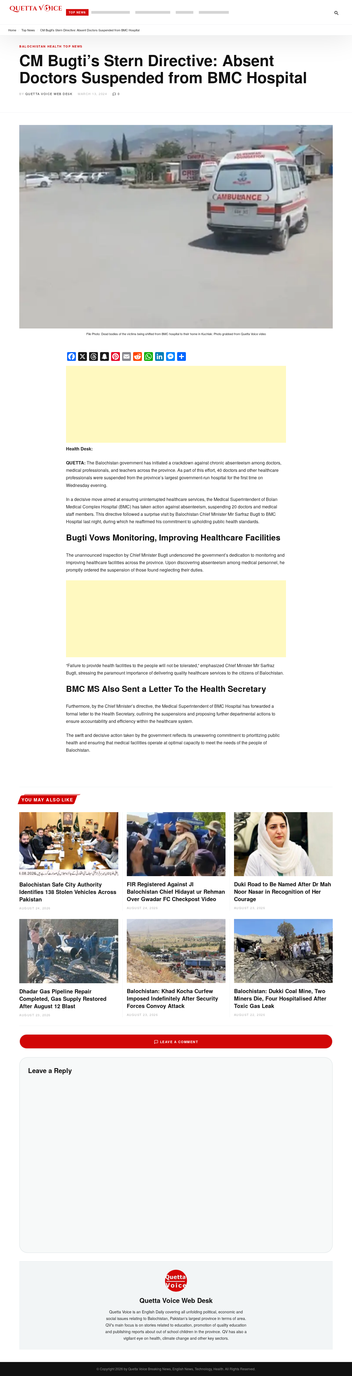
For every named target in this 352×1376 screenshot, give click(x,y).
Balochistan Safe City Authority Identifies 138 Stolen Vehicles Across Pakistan (67, 892)
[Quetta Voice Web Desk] (176, 1280)
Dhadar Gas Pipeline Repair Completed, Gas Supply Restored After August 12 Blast (62, 998)
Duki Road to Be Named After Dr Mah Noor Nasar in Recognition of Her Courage (282, 891)
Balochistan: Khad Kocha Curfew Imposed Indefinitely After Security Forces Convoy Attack (172, 998)
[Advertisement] (176, 404)
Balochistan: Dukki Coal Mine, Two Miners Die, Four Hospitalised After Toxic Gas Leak (280, 998)
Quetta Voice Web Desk (49, 93)
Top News (77, 12)
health (54, 46)
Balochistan (32, 46)
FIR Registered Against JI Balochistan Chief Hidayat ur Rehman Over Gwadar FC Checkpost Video (176, 891)
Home (12, 30)
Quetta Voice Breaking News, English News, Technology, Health (175, 1368)
